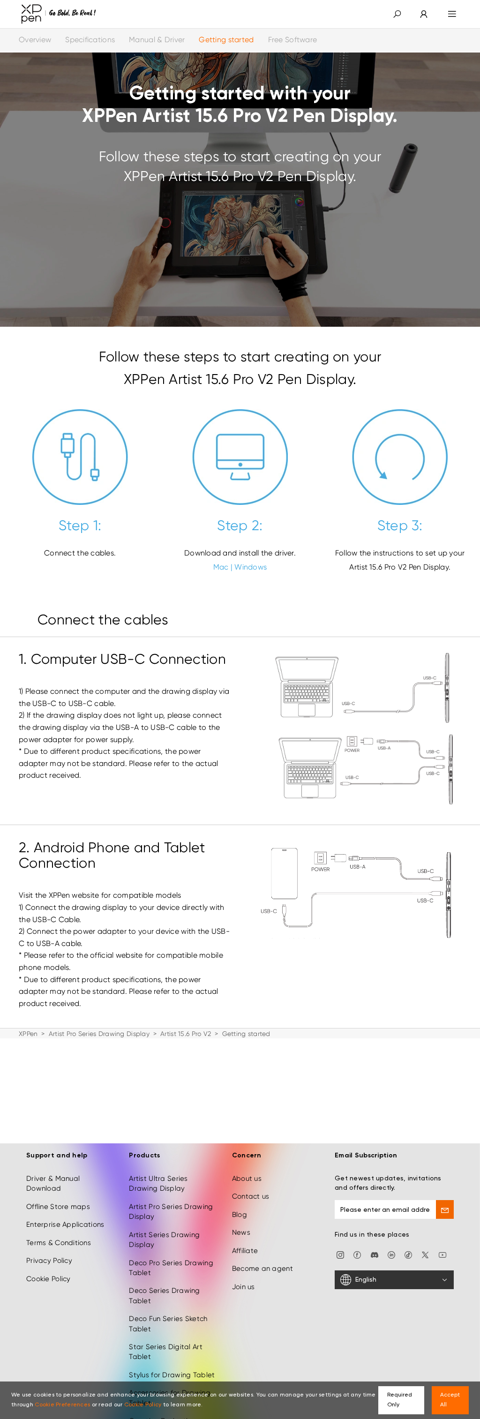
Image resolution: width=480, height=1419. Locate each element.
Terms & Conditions (58, 1243)
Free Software (292, 39)
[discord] (374, 1254)
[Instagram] (340, 1254)
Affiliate (245, 1250)
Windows (250, 567)
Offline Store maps (58, 1206)
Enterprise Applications (65, 1224)
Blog (239, 1214)
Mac (221, 567)
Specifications (90, 39)
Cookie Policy (48, 1279)
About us (247, 1178)
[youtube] (442, 1254)
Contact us (251, 1196)
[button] (397, 14)
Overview (35, 39)
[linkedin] (391, 1254)
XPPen (28, 1033)
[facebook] (357, 1254)
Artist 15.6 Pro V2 (185, 1033)
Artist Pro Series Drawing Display (99, 1033)
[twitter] (425, 1254)
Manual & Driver (157, 39)
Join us (243, 1287)
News (241, 1232)
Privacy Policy (49, 1260)
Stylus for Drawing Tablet (172, 1375)
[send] (445, 1209)
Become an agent (262, 1268)
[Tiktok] (408, 1254)
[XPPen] (58, 14)
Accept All (450, 1400)
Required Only (399, 1400)
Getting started (226, 39)
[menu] (452, 14)
